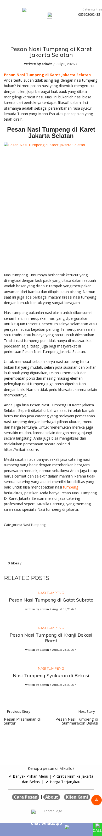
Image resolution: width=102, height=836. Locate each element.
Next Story (76, 717)
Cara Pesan (25, 797)
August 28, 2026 (63, 650)
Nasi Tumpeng (34, 524)
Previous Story (22, 717)
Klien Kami (77, 797)
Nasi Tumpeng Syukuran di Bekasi (51, 675)
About (51, 797)
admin (47, 63)
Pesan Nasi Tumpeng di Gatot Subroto (51, 600)
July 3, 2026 (65, 63)
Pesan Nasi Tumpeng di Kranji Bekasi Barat (51, 638)
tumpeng (70, 487)
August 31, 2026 (63, 609)
